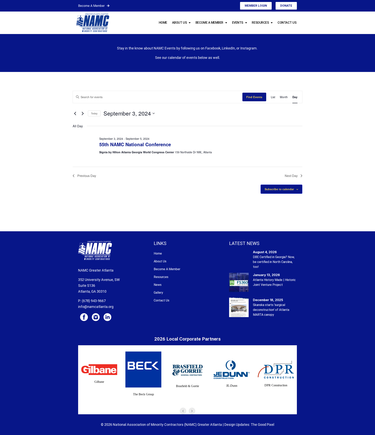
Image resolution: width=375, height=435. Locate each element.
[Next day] (82, 113)
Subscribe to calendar (279, 189)
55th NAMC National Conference (135, 144)
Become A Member (91, 6)
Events (237, 22)
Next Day (291, 175)
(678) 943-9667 (94, 301)
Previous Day (86, 175)
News (158, 285)
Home (163, 22)
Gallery (158, 292)
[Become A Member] (108, 5)
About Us (179, 22)
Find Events (254, 97)
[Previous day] (75, 113)
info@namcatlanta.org (95, 307)
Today (94, 113)
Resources (260, 22)
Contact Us (287, 22)
